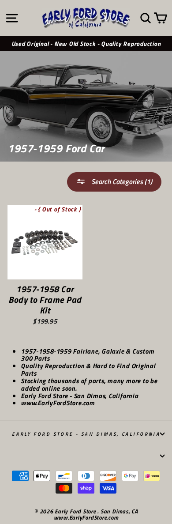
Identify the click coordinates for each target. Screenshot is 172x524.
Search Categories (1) (121, 181)
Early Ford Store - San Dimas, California (86, 433)
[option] (86, 44)
